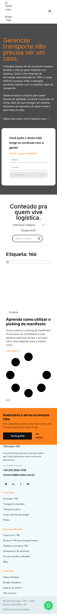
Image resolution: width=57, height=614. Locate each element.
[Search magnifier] (39, 238)
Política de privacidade (16, 609)
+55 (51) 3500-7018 (14, 470)
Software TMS (10, 498)
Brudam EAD (28, 230)
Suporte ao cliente (13, 587)
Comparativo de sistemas (16, 551)
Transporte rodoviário (14, 504)
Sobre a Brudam (11, 577)
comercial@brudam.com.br (19, 474)
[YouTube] (28, 484)
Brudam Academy (13, 582)
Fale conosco (9, 593)
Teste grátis (17, 436)
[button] (50, 11)
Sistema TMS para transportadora (20, 540)
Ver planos (39, 436)
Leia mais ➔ (13, 350)
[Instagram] (6, 484)
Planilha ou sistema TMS (15, 545)
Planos (6, 520)
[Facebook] (20, 484)
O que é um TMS (11, 535)
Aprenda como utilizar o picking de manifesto (28, 321)
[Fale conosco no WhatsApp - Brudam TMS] (48, 605)
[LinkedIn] (13, 484)
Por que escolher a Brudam (16, 556)
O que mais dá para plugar (16, 514)
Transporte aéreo (12, 509)
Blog (5, 561)
